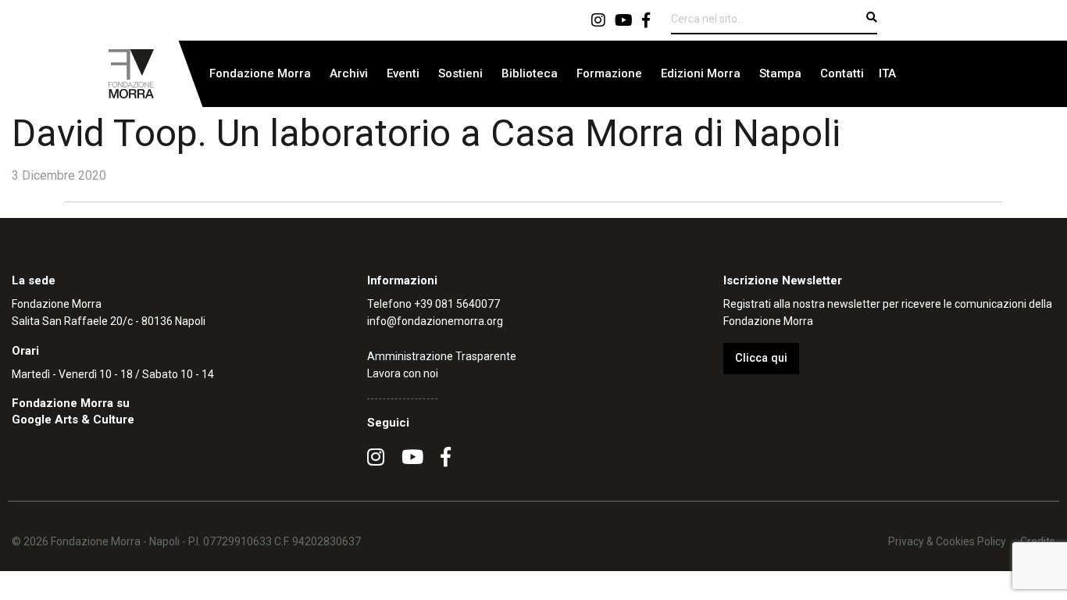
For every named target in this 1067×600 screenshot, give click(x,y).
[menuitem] (260, 74)
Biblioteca (529, 73)
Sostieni (460, 73)
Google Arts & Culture (73, 419)
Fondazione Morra (260, 73)
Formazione (609, 73)
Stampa (780, 73)
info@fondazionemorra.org (435, 321)
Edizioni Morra (700, 73)
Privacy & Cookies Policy (947, 541)
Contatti (842, 73)
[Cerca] (871, 17)
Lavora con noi (402, 373)
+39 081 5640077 (457, 304)
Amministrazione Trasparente (441, 356)
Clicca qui (761, 358)
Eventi (403, 73)
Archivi (349, 73)
